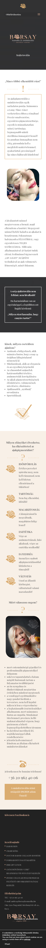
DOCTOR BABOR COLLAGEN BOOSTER (23, 855)
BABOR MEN (11, 846)
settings (27, 939)
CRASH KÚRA (12, 851)
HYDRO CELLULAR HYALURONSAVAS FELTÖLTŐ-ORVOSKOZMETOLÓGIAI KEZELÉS (22, 882)
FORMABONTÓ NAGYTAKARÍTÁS (20, 860)
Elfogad (7, 944)
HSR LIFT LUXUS (13, 865)
